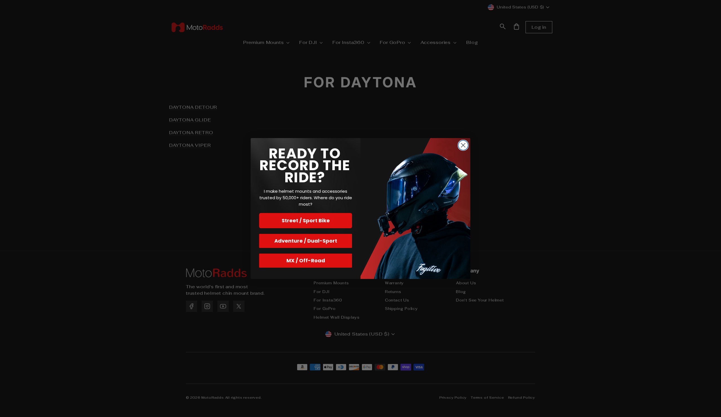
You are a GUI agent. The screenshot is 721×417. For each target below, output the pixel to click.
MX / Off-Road (305, 260)
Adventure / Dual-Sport (305, 240)
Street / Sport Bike (306, 220)
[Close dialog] (463, 145)
